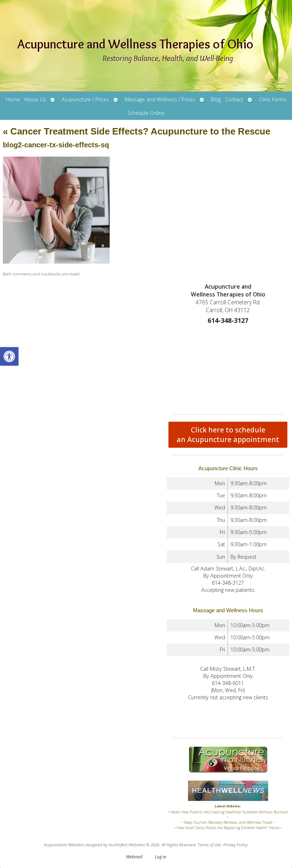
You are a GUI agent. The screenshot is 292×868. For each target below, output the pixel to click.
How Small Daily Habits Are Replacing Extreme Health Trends (228, 827)
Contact (234, 99)
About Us (35, 99)
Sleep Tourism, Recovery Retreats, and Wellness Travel (228, 822)
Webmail (134, 856)
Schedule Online (146, 113)
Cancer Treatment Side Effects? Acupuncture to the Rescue (136, 131)
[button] (9, 356)
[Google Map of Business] (228, 367)
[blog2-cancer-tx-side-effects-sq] (56, 262)
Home (13, 99)
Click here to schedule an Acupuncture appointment (228, 434)
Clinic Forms (273, 99)
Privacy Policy (235, 844)
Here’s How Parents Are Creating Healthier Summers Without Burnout (229, 811)
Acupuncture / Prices (85, 99)
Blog (216, 99)
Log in (160, 856)
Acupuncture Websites (64, 844)
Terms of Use (209, 844)
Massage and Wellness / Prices (160, 99)
